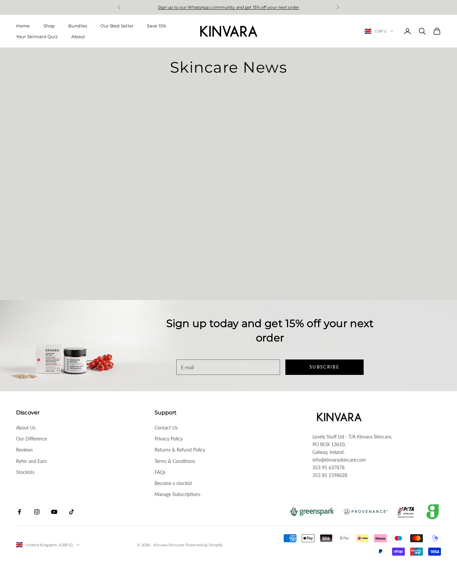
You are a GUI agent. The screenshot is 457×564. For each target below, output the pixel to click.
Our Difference (31, 438)
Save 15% (156, 25)
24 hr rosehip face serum (45, 204)
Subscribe (324, 367)
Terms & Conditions (175, 461)
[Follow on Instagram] (36, 511)
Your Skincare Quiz (37, 36)
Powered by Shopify (204, 545)
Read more (29, 280)
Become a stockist (173, 483)
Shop (49, 25)
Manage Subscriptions (177, 494)
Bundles (77, 25)
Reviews (24, 450)
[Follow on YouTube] (54, 511)
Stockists (25, 472)
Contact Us (166, 427)
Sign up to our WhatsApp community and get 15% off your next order (228, 7)
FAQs (160, 472)
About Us (25, 427)
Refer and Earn (31, 461)
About (78, 36)
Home (23, 25)
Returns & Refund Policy (180, 450)
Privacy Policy (169, 438)
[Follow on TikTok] (71, 511)
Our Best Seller (116, 25)
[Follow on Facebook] (19, 511)
